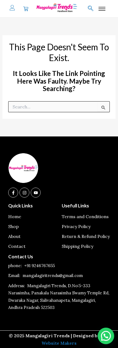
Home (14, 216)
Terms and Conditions (85, 216)
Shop (13, 226)
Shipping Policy (77, 246)
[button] (106, 336)
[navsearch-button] (93, 8)
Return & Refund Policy (86, 236)
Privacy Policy (76, 226)
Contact (17, 246)
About (14, 236)
